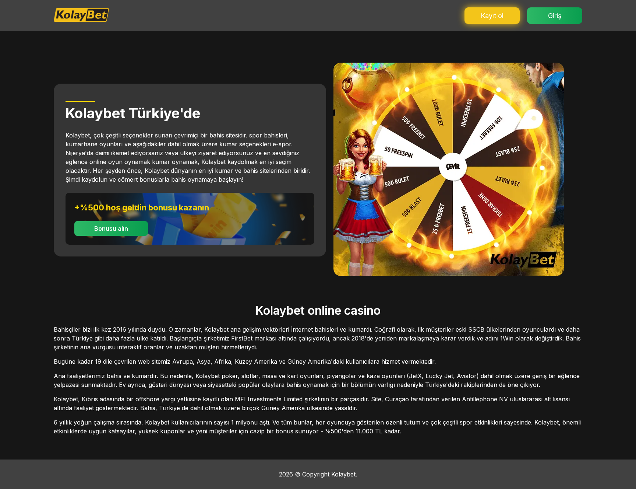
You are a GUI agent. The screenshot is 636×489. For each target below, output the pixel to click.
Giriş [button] (555, 16)
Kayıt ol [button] (492, 16)
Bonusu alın (111, 228)
